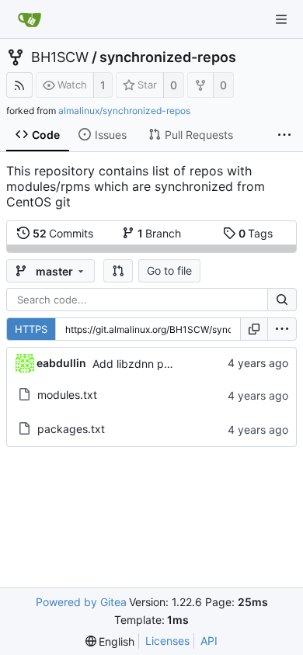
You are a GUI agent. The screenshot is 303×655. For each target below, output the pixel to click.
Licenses (167, 640)
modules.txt (67, 394)
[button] (118, 270)
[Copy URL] (254, 329)
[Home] (29, 19)
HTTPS (31, 329)
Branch (160, 233)
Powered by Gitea (81, 601)
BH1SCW (60, 57)
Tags (256, 233)
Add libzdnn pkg (134, 363)
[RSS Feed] (19, 85)
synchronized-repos (167, 57)
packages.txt (71, 428)
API (209, 640)
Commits (63, 233)
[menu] (282, 329)
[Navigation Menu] (281, 19)
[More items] (284, 135)
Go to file (169, 270)
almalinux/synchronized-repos (124, 110)
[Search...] (282, 299)
